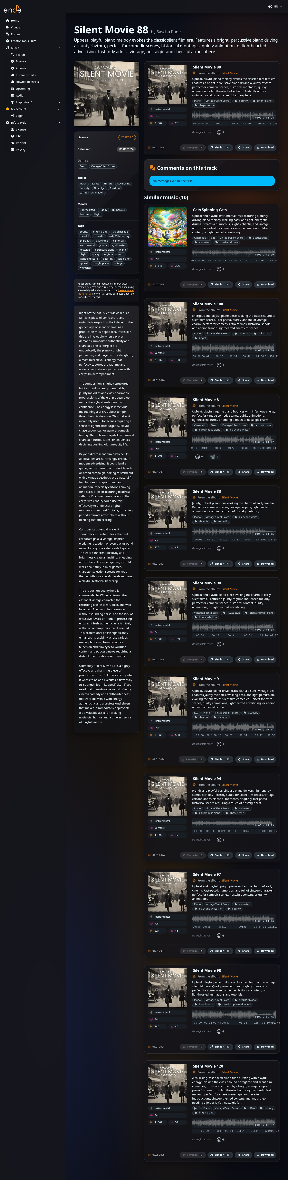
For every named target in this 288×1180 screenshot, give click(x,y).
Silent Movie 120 (208, 1066)
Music (15, 47)
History (108, 183)
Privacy (20, 149)
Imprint (21, 142)
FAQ (18, 136)
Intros (83, 183)
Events (95, 183)
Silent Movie (230, 73)
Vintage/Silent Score (103, 166)
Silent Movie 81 (207, 400)
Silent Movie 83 (207, 491)
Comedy (84, 188)
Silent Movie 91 (207, 679)
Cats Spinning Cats (210, 210)
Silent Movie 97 (207, 874)
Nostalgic (99, 188)
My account (18, 109)
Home (15, 20)
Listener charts (26, 75)
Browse (21, 61)
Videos (15, 27)
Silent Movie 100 (208, 304)
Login (20, 115)
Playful (97, 214)
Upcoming (23, 88)
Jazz (213, 237)
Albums (21, 68)
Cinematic (200, 237)
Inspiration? (24, 102)
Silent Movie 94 (207, 778)
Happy (103, 210)
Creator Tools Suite (23, 40)
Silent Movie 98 (207, 970)
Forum (15, 34)
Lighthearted (87, 210)
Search (20, 54)
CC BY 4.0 (127, 137)
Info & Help (18, 122)
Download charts (27, 81)
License (21, 129)
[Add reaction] (220, 132)
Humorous (118, 210)
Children (115, 188)
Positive (84, 214)
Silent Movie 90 (207, 583)
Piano (83, 166)
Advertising (123, 183)
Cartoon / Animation (91, 192)
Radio (20, 95)
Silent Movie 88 (207, 67)
